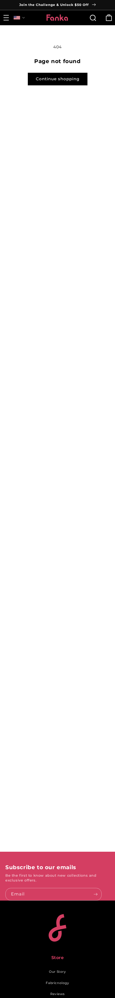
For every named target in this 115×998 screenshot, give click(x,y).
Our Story (57, 972)
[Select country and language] (19, 17)
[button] (6, 17)
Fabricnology (57, 983)
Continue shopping (57, 78)
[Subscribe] (95, 894)
